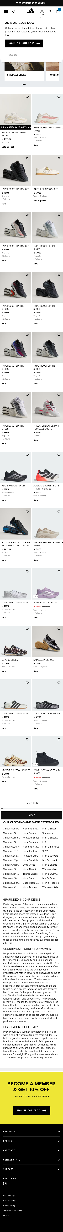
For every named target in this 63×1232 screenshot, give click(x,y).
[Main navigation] (6, 11)
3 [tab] (34, 83)
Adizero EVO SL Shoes (45, 602)
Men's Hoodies (50, 883)
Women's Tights (11, 860)
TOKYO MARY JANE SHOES (15, 602)
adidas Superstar (11, 883)
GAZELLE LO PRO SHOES (45, 189)
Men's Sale (48, 878)
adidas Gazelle (11, 847)
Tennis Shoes (30, 874)
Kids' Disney (30, 887)
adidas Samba (11, 829)
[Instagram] (4, 1184)
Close (13, 55)
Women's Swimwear (11, 878)
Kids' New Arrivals (31, 869)
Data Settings (9, 1196)
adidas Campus (11, 838)
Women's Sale (50, 887)
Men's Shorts (49, 865)
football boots (11, 1051)
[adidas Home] (31, 10)
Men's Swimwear (50, 874)
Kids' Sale (28, 878)
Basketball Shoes (31, 883)
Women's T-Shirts (11, 851)
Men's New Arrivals (50, 860)
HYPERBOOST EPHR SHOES (15, 189)
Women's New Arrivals (50, 869)
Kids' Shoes (29, 833)
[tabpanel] (31, 455)
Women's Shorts (11, 869)
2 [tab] (29, 83)
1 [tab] (24, 83)
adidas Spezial (11, 856)
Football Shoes (31, 838)
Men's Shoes (49, 829)
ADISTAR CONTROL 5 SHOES (16, 770)
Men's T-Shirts (50, 847)
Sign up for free (28, 1110)
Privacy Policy (9, 1206)
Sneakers (47, 833)
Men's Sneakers (50, 838)
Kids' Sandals (30, 860)
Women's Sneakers (11, 842)
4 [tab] (38, 83)
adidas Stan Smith (11, 874)
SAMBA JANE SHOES (43, 660)
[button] (27, 97)
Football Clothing (31, 856)
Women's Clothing (11, 887)
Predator (8, 973)
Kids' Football (30, 851)
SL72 (45, 851)
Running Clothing (31, 847)
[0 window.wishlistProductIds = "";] (14, 11)
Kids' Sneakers (31, 842)
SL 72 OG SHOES (10, 660)
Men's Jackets (50, 856)
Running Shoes (31, 829)
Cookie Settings (9, 1201)
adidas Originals (11, 865)
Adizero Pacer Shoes (14, 486)
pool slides (47, 1048)
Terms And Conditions (12, 1211)
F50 (44, 842)
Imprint (6, 1216)
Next (32, 815)
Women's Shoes (11, 833)
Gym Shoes (29, 865)
